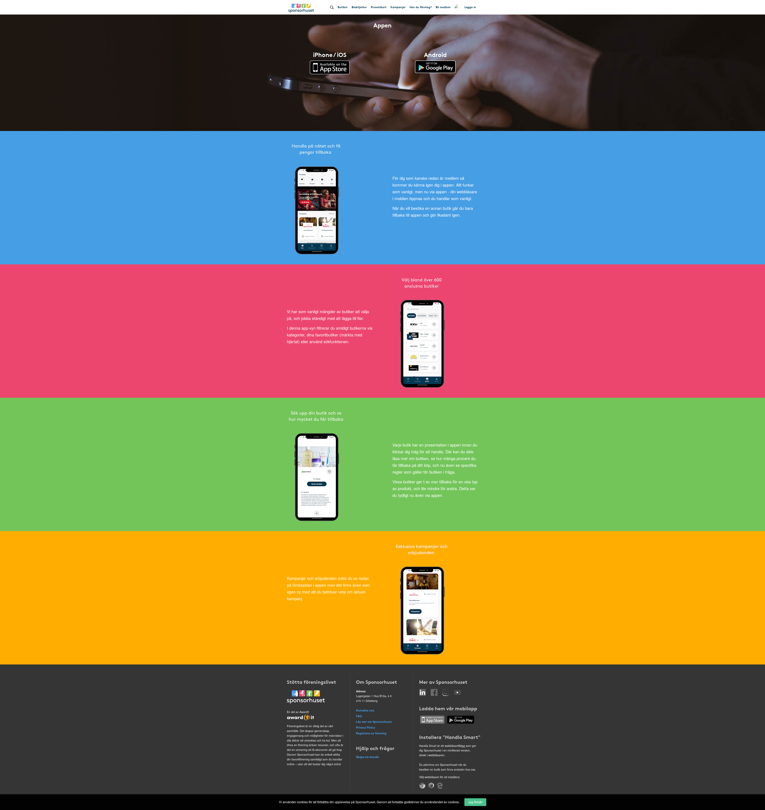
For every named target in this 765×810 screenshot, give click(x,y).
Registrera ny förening (371, 733)
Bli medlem (443, 7)
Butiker (343, 7)
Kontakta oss (365, 710)
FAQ (359, 716)
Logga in (470, 7)
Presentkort (378, 7)
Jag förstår (475, 802)
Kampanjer (398, 7)
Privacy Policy (365, 727)
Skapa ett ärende (367, 757)
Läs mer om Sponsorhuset (374, 722)
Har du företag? (421, 7)
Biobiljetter (359, 7)
